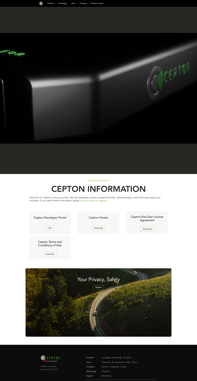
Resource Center (97, 3)
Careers (123, 367)
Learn (73, 3)
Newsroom (106, 362)
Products (50, 3)
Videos (134, 362)
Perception (127, 358)
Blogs (128, 362)
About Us (105, 367)
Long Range (106, 358)
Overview (105, 371)
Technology (62, 3)
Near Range (117, 358)
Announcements (118, 362)
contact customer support (93, 201)
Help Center (106, 376)
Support (89, 376)
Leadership (114, 367)
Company (83, 3)
